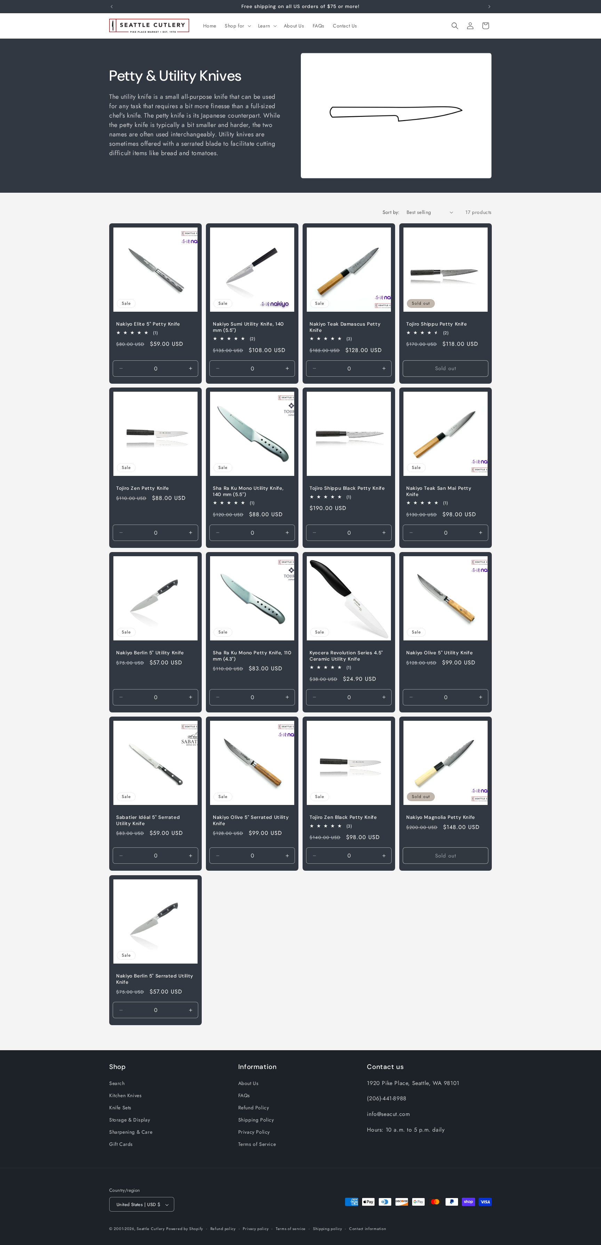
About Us (248, 1082)
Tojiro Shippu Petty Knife (436, 324)
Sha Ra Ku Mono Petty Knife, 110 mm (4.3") (252, 656)
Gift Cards (121, 1144)
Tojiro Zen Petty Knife (142, 488)
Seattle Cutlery (151, 1229)
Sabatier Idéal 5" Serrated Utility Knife (148, 820)
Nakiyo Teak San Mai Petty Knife (439, 491)
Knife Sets (120, 1107)
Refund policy (223, 1228)
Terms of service (291, 1228)
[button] (237, 25)
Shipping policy (327, 1228)
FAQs (244, 1095)
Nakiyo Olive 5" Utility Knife (439, 653)
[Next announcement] (489, 6)
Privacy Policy (254, 1131)
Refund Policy (253, 1107)
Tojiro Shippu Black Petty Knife (347, 488)
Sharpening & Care (130, 1131)
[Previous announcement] (111, 6)
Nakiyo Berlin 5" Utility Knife (150, 653)
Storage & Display (129, 1119)
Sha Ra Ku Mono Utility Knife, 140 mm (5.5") (248, 491)
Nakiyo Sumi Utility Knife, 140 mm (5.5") (248, 327)
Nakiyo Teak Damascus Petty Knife (345, 327)
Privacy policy (256, 1228)
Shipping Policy (256, 1119)
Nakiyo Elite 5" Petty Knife (148, 324)
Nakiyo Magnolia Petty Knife (440, 817)
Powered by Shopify (184, 1229)
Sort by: (391, 212)
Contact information (367, 1228)
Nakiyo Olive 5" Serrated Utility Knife (251, 820)
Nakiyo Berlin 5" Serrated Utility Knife (154, 979)
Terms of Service (257, 1144)
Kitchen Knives (125, 1095)
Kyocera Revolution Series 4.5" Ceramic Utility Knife (346, 656)
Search (117, 1082)
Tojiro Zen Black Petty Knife (343, 817)
